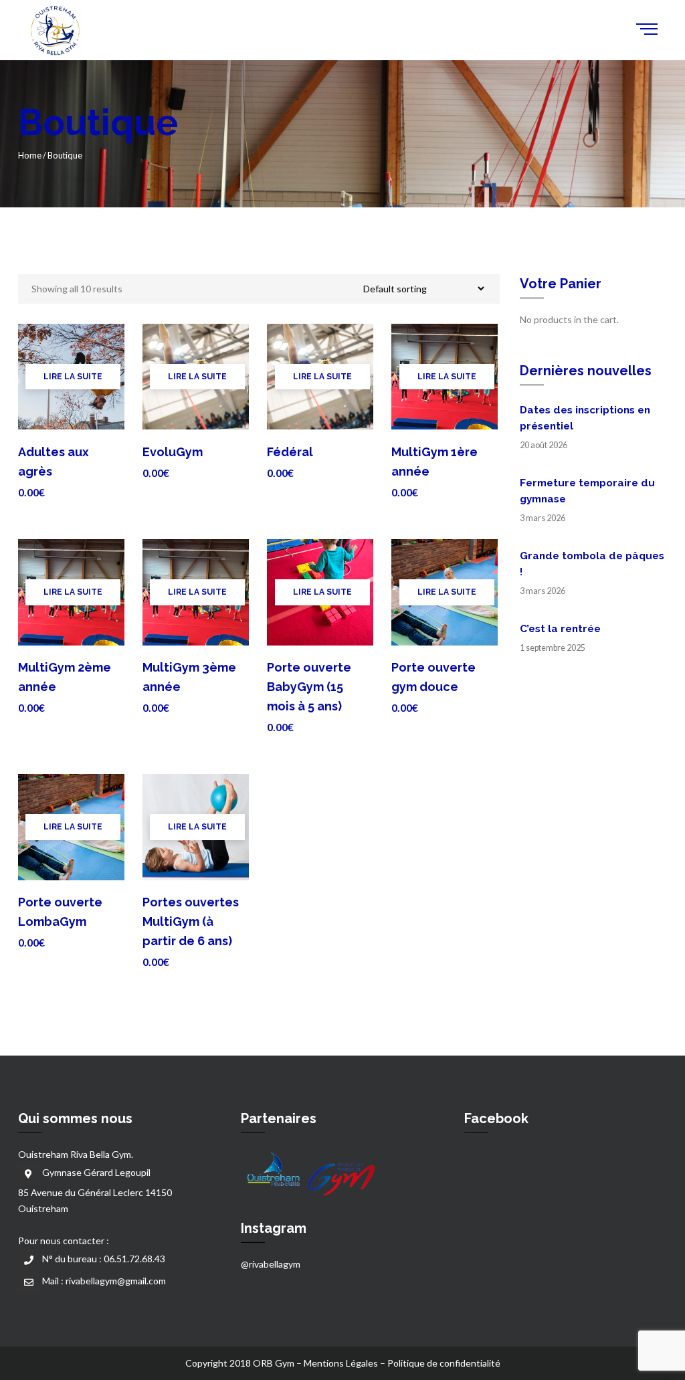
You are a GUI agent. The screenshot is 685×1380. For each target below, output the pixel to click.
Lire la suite (72, 376)
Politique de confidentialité (443, 1363)
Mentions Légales (341, 1363)
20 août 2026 (543, 445)
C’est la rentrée (560, 629)
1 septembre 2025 (552, 648)
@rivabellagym (270, 1264)
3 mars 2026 (542, 518)
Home (29, 155)
